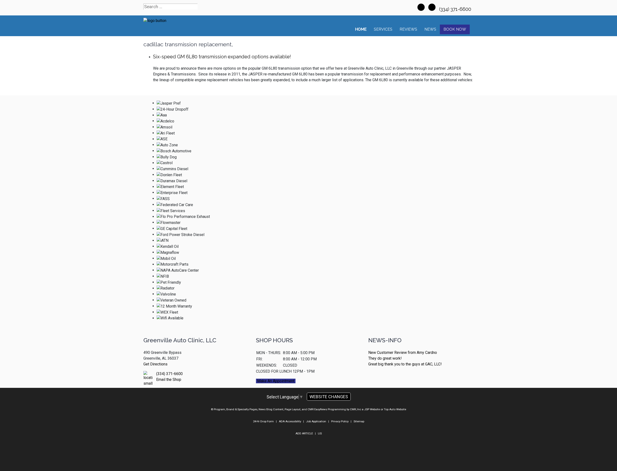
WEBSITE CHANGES (328, 396)
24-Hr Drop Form (263, 421)
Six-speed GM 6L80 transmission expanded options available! (222, 57)
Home (361, 29)
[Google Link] (432, 7)
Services (383, 29)
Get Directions (155, 364)
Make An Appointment (275, 381)
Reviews (408, 29)
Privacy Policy (340, 421)
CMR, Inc (355, 409)
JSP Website (372, 409)
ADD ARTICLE (304, 433)
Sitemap (359, 421)
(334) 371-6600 (455, 9)
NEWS (430, 29)
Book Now (454, 29)
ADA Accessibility (290, 421)
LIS (320, 433)
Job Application (316, 421)
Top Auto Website (395, 409)
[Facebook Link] (421, 7)
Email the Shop (168, 379)
